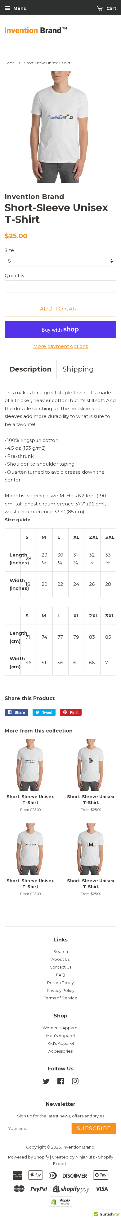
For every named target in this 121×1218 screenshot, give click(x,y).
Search (60, 951)
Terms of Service (60, 998)
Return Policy (60, 982)
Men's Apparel (60, 1035)
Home (10, 63)
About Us (60, 959)
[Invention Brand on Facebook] (60, 1082)
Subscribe (94, 1128)
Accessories (60, 1051)
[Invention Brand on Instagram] (75, 1082)
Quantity (15, 275)
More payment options (60, 346)
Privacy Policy (60, 990)
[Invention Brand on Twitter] (46, 1082)
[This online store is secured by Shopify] (60, 1205)
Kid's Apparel (60, 1043)
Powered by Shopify (28, 1157)
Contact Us (60, 967)
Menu (19, 8)
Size (9, 250)
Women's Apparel (60, 1028)
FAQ (60, 975)
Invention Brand (78, 1147)
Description (30, 369)
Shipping (78, 369)
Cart (110, 8)
